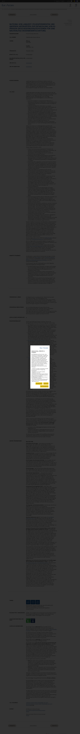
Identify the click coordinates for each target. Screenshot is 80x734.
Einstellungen (39, 383)
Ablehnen (46, 383)
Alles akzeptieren (44, 386)
